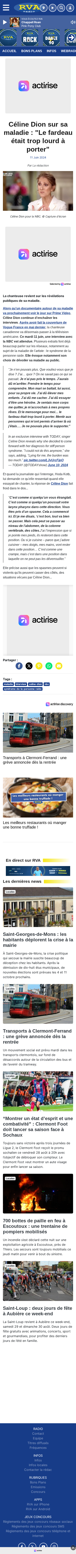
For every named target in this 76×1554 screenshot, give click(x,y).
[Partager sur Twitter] (28, 668)
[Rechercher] (61, 8)
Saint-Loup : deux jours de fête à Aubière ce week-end (37, 1310)
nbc (47, 684)
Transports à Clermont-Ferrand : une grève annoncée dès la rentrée (37, 1036)
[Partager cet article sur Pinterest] (38, 668)
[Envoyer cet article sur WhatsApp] (47, 668)
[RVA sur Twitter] (32, 1546)
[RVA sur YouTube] (43, 1546)
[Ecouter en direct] (53, 8)
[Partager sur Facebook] (18, 668)
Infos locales (38, 1465)
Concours (38, 1492)
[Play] (5, 22)
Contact (38, 1433)
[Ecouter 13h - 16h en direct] (38, 871)
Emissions (38, 1487)
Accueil (9, 51)
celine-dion (35, 684)
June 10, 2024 (58, 465)
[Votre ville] (44, 8)
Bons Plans (31, 51)
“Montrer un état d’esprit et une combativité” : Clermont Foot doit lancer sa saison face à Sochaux (38, 1127)
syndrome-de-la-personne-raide (23, 688)
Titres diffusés (38, 1443)
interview (21, 684)
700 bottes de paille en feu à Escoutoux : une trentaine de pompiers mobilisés (35, 1226)
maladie (8, 684)
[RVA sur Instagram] (54, 1546)
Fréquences (38, 1448)
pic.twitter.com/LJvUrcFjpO (44, 460)
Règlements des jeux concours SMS (38, 1526)
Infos (51, 51)
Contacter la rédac (38, 1470)
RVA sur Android (38, 1509)
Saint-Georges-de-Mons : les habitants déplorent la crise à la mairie (38, 940)
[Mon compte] (70, 8)
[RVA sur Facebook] (22, 1546)
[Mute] (73, 22)
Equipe (38, 1438)
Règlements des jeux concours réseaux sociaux (38, 1522)
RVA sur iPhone (38, 1504)
